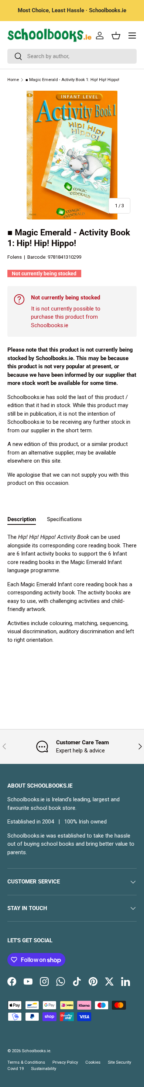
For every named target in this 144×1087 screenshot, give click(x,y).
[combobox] (72, 56)
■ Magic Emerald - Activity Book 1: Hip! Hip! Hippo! (72, 80)
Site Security (119, 1062)
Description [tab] (21, 519)
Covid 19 (15, 1068)
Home (13, 80)
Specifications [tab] (64, 519)
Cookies (92, 1062)
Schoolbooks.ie (36, 1051)
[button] (116, 35)
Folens (14, 257)
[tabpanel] (72, 588)
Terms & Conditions (26, 1062)
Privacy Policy (65, 1062)
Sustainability (43, 1068)
